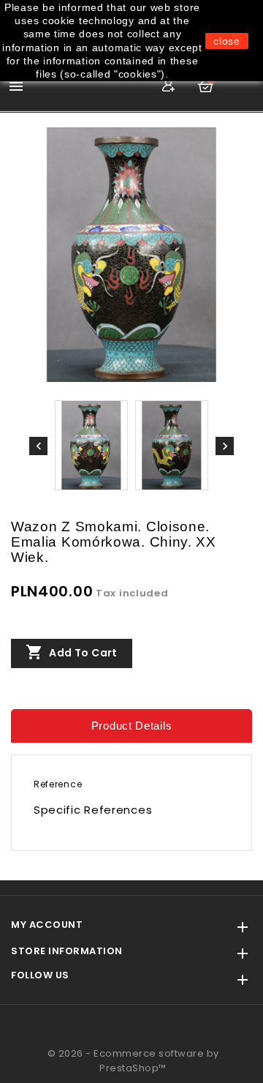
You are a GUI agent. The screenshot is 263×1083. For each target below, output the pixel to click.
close (226, 41)
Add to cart (72, 652)
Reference (58, 784)
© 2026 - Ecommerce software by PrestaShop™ (133, 1060)
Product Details (131, 725)
